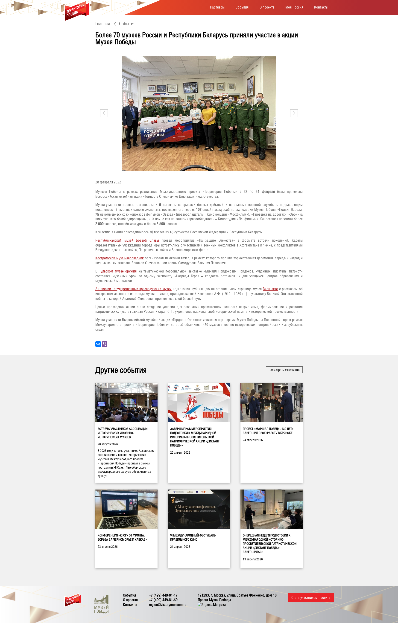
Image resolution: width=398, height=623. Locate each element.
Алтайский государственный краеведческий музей (133, 289)
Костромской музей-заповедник (119, 258)
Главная (102, 23)
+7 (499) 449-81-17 (163, 595)
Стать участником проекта (310, 597)
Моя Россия (294, 7)
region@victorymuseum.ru (168, 605)
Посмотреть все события (284, 370)
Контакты (321, 7)
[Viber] (104, 344)
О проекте (267, 7)
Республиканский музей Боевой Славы (127, 240)
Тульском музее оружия (118, 271)
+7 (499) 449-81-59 (163, 600)
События (242, 7)
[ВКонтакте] (98, 344)
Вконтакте (270, 289)
